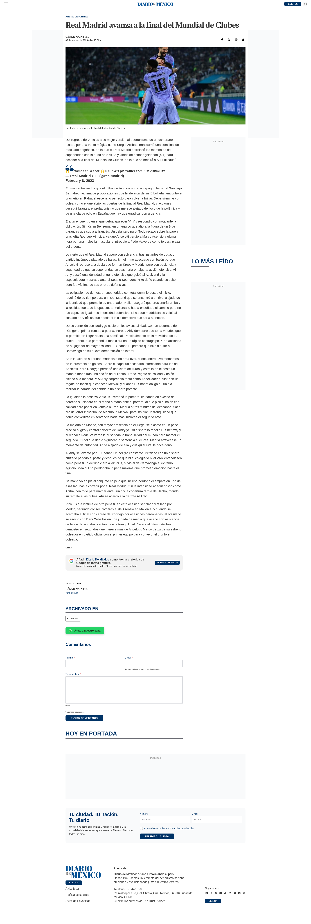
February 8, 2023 (80, 181)
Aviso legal (72, 888)
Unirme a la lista (157, 836)
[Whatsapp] (243, 39)
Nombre (70, 658)
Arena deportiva (77, 16)
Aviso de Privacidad (78, 900)
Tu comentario (73, 674)
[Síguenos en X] (216, 893)
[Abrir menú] (6, 4)
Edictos (73, 882)
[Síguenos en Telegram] (239, 893)
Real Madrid (73, 618)
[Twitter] (229, 39)
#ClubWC (112, 171)
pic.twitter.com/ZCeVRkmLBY (142, 171)
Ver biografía (72, 593)
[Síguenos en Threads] (234, 893)
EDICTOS (293, 4)
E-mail (129, 658)
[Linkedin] (236, 39)
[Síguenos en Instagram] (206, 893)
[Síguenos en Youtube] (220, 893)
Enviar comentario (84, 718)
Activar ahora (166, 562)
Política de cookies (77, 894)
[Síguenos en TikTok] (225, 893)
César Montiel (77, 36)
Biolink (213, 901)
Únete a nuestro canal (87, 630)
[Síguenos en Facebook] (211, 893)
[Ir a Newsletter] (305, 4)
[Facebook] (222, 39)
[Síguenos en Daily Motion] (244, 893)
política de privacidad (183, 828)
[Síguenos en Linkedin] (230, 893)
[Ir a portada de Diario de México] (83, 872)
